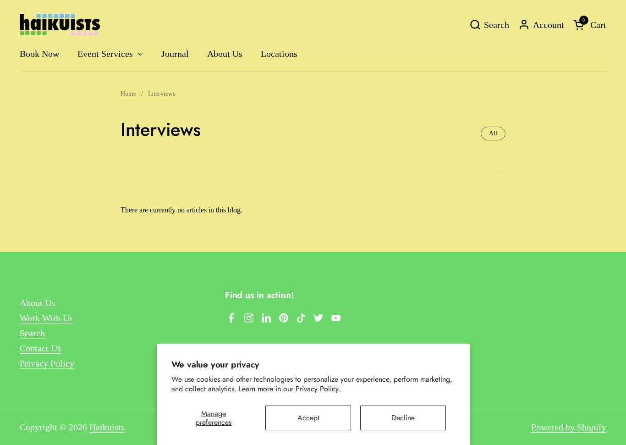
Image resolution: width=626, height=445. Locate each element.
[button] (489, 24)
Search (32, 333)
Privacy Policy (47, 363)
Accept (308, 417)
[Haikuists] (60, 24)
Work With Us (46, 318)
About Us (37, 303)
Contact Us (40, 348)
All (493, 133)
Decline (403, 417)
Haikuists (107, 427)
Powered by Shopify (568, 427)
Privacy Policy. (318, 389)
